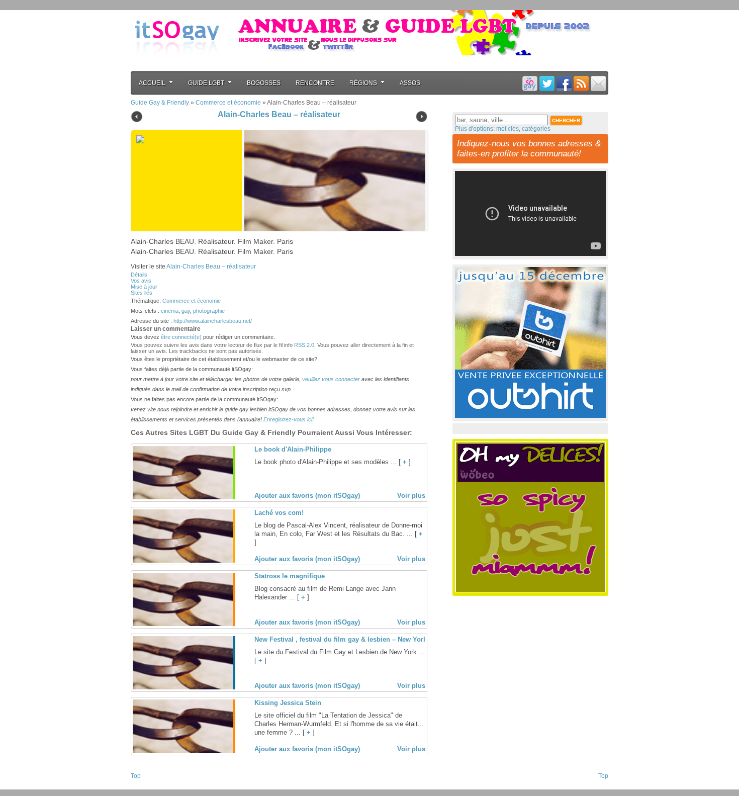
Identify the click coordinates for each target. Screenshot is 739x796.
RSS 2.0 (304, 345)
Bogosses (264, 82)
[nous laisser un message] (598, 83)
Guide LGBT (206, 82)
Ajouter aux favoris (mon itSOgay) (307, 495)
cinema (169, 311)
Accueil (152, 82)
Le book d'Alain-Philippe (292, 449)
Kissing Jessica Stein (287, 702)
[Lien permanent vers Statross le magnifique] (183, 624)
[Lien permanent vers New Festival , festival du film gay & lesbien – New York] (183, 687)
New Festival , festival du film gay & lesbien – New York (340, 639)
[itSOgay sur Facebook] (564, 83)
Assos (410, 82)
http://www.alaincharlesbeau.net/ (212, 321)
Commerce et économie (228, 102)
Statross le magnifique (289, 576)
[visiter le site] (332, 180)
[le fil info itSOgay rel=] (581, 83)
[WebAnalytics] (151, 786)
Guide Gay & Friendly (160, 102)
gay (185, 311)
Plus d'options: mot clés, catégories (502, 128)
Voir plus (411, 495)
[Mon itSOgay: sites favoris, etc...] (529, 83)
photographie (209, 311)
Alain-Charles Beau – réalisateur (279, 114)
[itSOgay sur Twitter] (547, 83)
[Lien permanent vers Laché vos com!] (183, 561)
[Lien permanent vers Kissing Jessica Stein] (183, 751)
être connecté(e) (181, 337)
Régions (363, 82)
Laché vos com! (279, 512)
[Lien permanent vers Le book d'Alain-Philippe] (183, 497)
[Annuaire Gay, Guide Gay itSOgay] (177, 65)
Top (136, 775)
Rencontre (315, 82)
